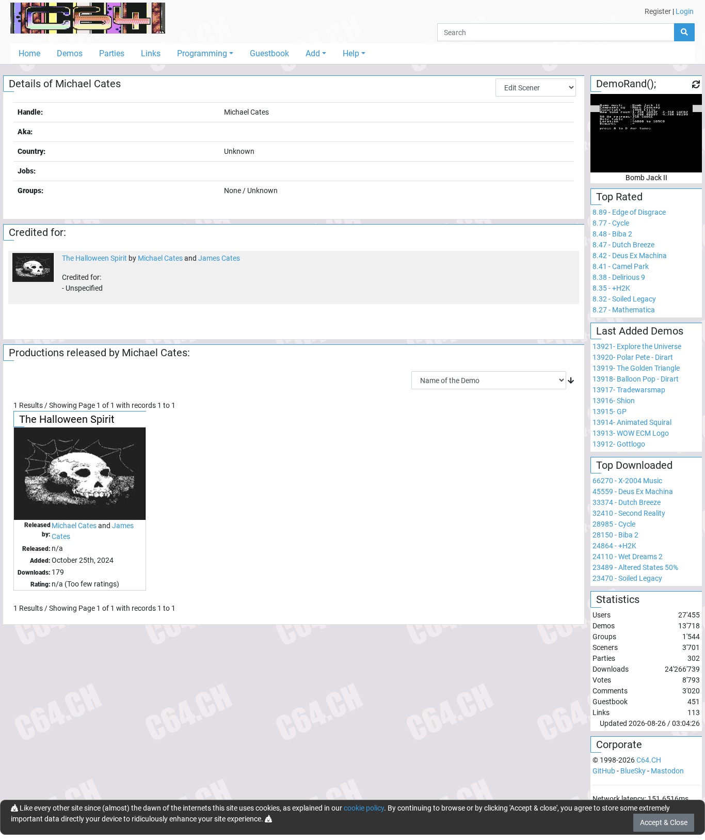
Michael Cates (160, 258)
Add (313, 53)
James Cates (219, 258)
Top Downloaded (634, 465)
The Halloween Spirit (94, 258)
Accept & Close (663, 822)
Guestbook (269, 53)
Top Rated (619, 197)
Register (658, 11)
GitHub (603, 771)
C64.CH (648, 760)
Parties (111, 53)
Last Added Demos (639, 331)
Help (351, 53)
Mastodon (667, 771)
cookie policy (364, 808)
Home (29, 53)
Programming (202, 53)
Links (151, 53)
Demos (70, 53)
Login (685, 11)
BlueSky (633, 771)
